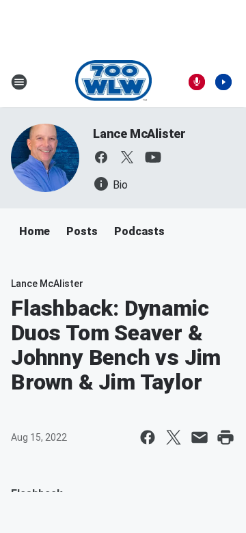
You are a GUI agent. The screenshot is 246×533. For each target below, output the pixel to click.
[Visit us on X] (127, 157)
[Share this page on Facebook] (147, 437)
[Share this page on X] (173, 437)
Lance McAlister (139, 133)
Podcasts (139, 231)
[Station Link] (113, 82)
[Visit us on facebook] (101, 157)
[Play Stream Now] (223, 82)
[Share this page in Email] (199, 437)
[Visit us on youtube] (153, 157)
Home (34, 231)
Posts (82, 231)
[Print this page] (225, 437)
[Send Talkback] (197, 82)
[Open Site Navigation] (19, 82)
